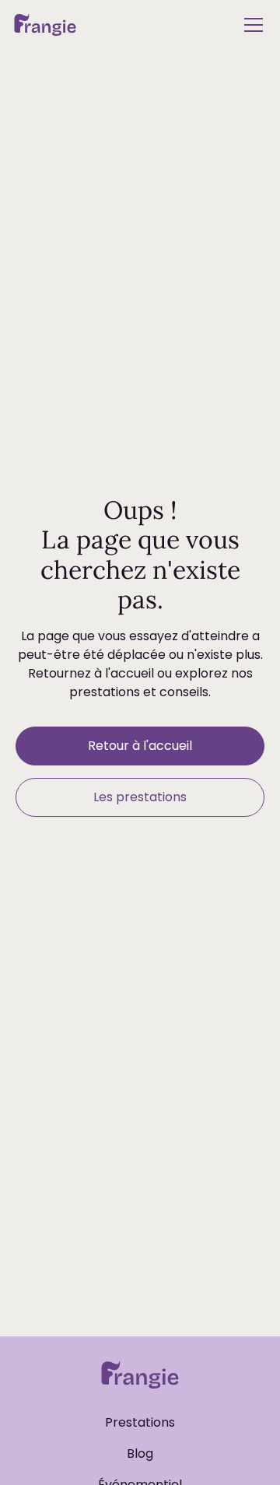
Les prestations (140, 797)
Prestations (140, 1422)
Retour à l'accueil (140, 746)
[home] (45, 25)
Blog (140, 1453)
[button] (250, 25)
